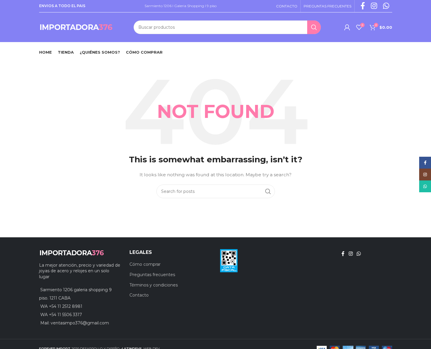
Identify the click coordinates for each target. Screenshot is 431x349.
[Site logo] (76, 27)
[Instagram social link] (351, 253)
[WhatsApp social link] (359, 253)
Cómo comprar (145, 264)
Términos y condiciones (153, 285)
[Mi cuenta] (347, 27)
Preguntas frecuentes (152, 274)
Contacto (139, 295)
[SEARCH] (314, 27)
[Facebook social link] (343, 253)
